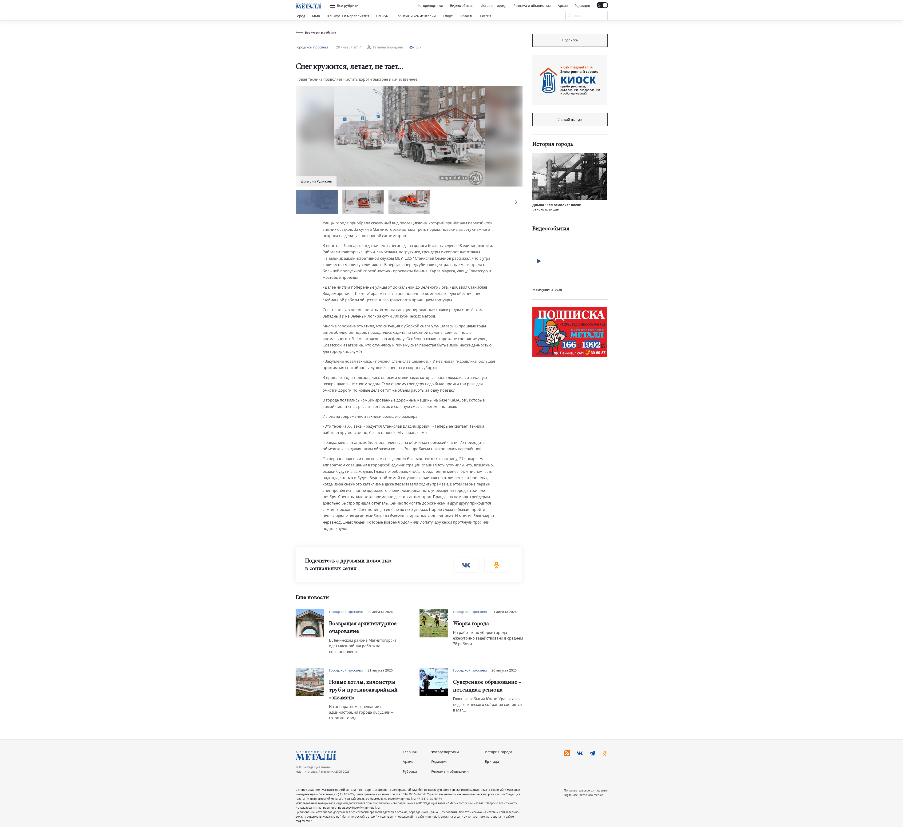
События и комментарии (416, 16)
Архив (563, 5)
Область (466, 16)
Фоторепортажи (430, 5)
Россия (485, 16)
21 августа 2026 (504, 611)
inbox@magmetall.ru (402, 799)
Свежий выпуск (570, 119)
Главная (410, 752)
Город (300, 16)
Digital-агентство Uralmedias (583, 795)
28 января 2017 (348, 47)
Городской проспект (312, 47)
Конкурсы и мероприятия (348, 16)
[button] (515, 202)
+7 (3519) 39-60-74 (429, 799)
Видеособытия (462, 5)
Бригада (492, 761)
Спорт (448, 16)
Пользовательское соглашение (586, 790)
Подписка (570, 40)
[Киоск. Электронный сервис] (569, 80)
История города (494, 5)
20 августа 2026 (380, 611)
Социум (382, 16)
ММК (316, 16)
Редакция (582, 5)
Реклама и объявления (532, 5)
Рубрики (410, 771)
